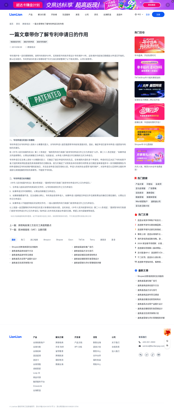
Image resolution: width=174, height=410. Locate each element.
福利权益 (97, 359)
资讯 (96, 14)
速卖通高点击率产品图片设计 (24, 258)
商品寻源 (37, 377)
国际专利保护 (42, 42)
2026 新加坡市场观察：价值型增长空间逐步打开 (149, 243)
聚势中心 (97, 351)
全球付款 (37, 346)
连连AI (119, 14)
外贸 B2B (60, 346)
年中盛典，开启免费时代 (145, 55)
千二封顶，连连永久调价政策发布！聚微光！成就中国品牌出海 (149, 257)
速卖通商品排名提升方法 (22, 250)
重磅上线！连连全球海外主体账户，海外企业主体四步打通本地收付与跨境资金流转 (149, 234)
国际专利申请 (29, 42)
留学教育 (59, 351)
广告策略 (152, 188)
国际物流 (59, 359)
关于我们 (115, 342)
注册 (158, 14)
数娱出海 (59, 364)
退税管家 (37, 368)
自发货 (158, 184)
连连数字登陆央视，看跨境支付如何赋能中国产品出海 (149, 261)
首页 (16, 14)
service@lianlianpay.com (153, 346)
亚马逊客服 (140, 188)
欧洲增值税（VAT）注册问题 (32, 229)
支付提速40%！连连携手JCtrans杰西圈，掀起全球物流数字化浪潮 (149, 252)
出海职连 (107, 14)
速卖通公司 (156, 201)
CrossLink (37, 386)
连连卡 (36, 359)
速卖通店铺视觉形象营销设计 (86, 258)
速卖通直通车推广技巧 (83, 246)
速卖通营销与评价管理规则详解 (87, 262)
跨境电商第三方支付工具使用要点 (34, 225)
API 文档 (78, 346)
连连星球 (37, 355)
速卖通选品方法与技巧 (83, 250)
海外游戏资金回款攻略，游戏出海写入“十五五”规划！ (149, 238)
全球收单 (37, 351)
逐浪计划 (97, 346)
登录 (148, 14)
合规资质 (115, 346)
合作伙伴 (97, 355)
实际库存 (139, 192)
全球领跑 (37, 364)
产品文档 (78, 342)
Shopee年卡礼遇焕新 (144, 144)
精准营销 (139, 197)
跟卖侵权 (150, 192)
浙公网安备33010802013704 (68, 406)
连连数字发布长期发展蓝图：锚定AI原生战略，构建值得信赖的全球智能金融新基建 (149, 224)
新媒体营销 (151, 197)
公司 (87, 14)
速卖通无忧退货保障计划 (22, 262)
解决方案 (42, 14)
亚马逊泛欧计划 (142, 205)
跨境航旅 (59, 355)
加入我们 (115, 351)
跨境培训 (26, 23)
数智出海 (97, 342)
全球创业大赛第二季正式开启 (147, 99)
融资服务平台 (39, 381)
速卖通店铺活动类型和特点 (85, 254)
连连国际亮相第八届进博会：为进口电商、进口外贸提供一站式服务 (149, 248)
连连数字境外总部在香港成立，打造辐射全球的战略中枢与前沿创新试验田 (149, 229)
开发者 (54, 14)
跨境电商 (59, 342)
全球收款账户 (39, 342)
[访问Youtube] (159, 355)
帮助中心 (97, 364)
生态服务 (66, 14)
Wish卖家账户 (142, 201)
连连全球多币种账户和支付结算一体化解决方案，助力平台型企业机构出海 (149, 220)
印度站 (150, 184)
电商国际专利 (16, 42)
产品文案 (139, 184)
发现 (77, 14)
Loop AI (36, 372)
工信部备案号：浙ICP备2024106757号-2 (39, 406)
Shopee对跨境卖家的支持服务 (25, 246)
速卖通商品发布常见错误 (22, 254)
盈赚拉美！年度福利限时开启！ (148, 122)
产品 (30, 14)
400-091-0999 (149, 342)
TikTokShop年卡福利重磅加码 (148, 77)
